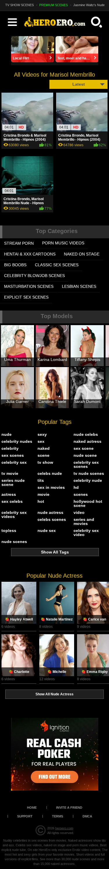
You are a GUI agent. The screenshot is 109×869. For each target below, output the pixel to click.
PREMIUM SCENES (53, 5)
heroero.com (64, 828)
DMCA (87, 816)
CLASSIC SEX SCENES (56, 264)
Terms (57, 816)
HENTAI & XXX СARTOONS (30, 254)
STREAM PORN (19, 243)
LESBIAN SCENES (79, 286)
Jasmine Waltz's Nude (89, 5)
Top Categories (57, 231)
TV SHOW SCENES (19, 5)
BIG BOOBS (15, 264)
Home (32, 807)
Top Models (57, 316)
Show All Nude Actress (54, 694)
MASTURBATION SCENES (28, 286)
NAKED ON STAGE (81, 254)
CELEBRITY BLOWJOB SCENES (34, 275)
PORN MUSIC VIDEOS (63, 243)
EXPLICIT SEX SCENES (26, 297)
